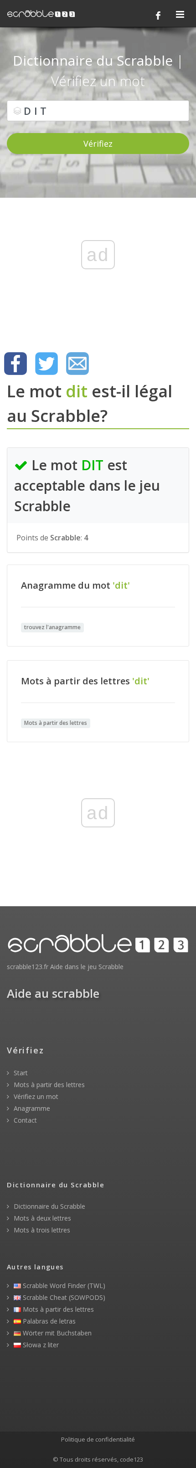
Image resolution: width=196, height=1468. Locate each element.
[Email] (77, 363)
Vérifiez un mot (35, 1096)
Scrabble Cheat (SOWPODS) (63, 1297)
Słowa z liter (40, 1344)
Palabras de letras (48, 1321)
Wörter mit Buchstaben (56, 1333)
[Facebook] (158, 15)
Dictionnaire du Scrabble (48, 1206)
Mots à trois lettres (41, 1230)
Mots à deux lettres (41, 1218)
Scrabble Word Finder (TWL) (63, 1285)
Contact (24, 1120)
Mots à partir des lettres (48, 1084)
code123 (131, 1459)
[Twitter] (46, 363)
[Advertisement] (98, 270)
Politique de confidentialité (98, 1439)
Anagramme (31, 1108)
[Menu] (180, 15)
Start (20, 1072)
